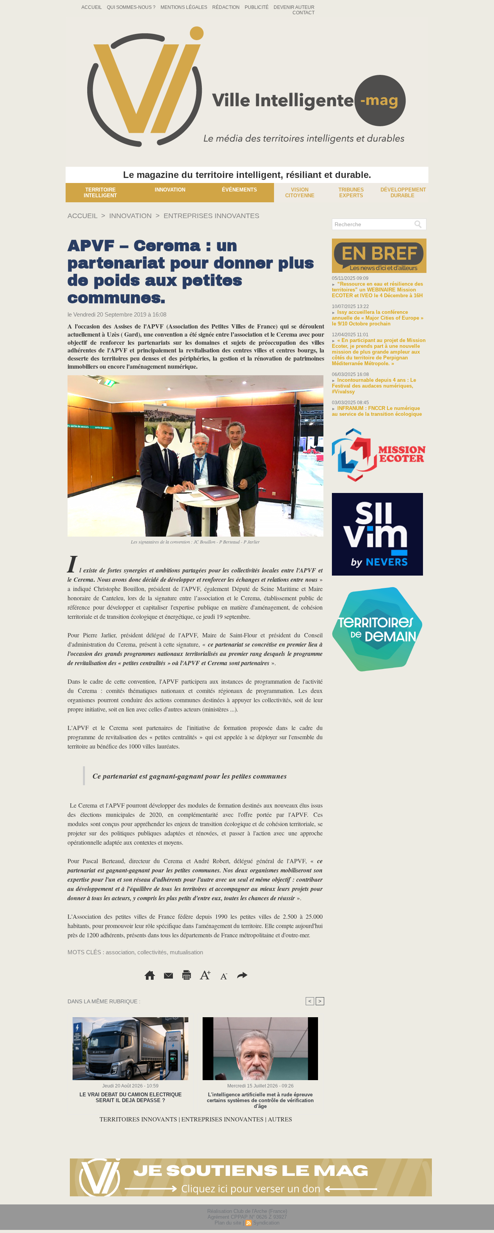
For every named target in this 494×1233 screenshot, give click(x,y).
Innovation (170, 190)
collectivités (152, 952)
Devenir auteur (294, 7)
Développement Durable (403, 192)
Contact (304, 12)
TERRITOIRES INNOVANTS (139, 1119)
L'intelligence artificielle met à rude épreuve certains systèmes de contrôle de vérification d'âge (260, 1100)
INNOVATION (130, 216)
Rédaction (226, 7)
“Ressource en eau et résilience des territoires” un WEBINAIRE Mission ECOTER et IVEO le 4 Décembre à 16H (377, 289)
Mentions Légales (184, 7)
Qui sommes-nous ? (132, 7)
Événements (239, 190)
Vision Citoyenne (300, 192)
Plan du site (228, 1223)
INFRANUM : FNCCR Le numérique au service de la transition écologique (377, 411)
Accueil (92, 7)
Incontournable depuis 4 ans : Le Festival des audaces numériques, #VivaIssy (374, 386)
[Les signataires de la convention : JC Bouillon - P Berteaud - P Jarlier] (195, 377)
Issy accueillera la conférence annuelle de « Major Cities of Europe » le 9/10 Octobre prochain (377, 318)
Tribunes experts (351, 192)
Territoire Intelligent (100, 192)
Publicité (257, 7)
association (120, 952)
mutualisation (186, 952)
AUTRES (280, 1119)
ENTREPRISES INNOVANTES (211, 216)
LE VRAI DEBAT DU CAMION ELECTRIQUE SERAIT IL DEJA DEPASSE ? (131, 1097)
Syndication (266, 1223)
